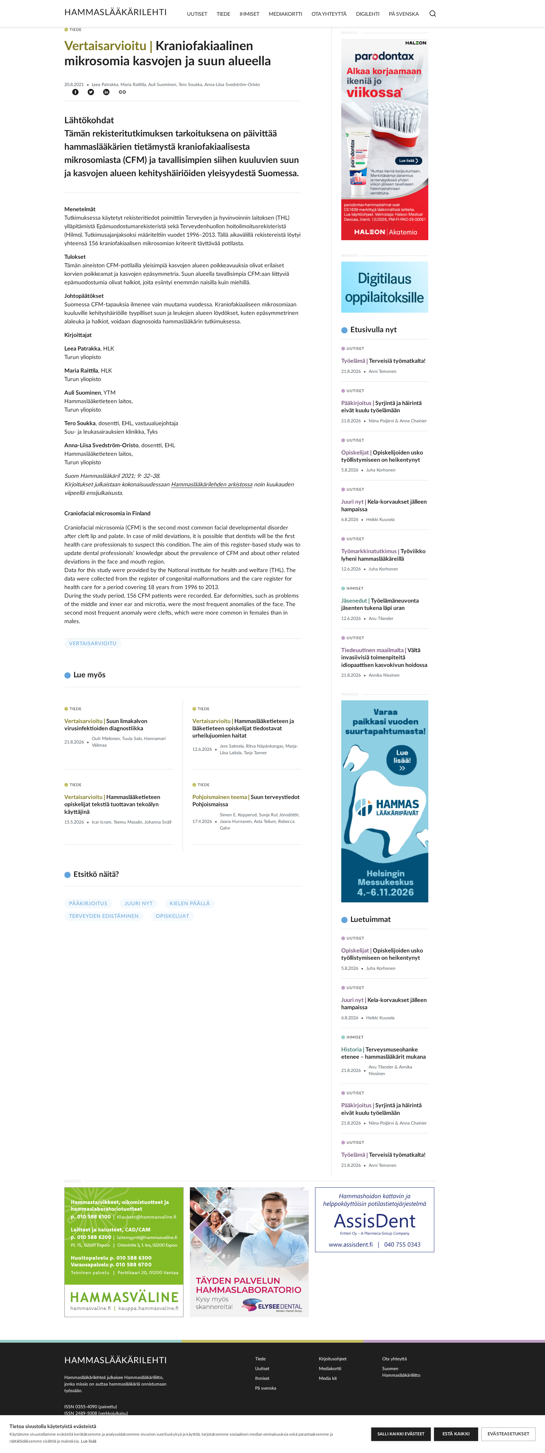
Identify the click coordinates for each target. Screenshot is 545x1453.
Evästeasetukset (508, 1434)
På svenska (404, 14)
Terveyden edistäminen (104, 916)
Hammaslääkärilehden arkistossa (211, 485)
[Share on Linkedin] (106, 91)
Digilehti (367, 14)
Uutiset (197, 14)
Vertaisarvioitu (93, 643)
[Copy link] (122, 92)
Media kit (328, 1378)
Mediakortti (285, 14)
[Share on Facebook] (75, 91)
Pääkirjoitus (88, 903)
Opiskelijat (172, 916)
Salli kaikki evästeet (401, 1434)
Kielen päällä (190, 903)
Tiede (223, 14)
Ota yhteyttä (329, 14)
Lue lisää (88, 1441)
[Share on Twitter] (91, 91)
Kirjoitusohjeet (333, 1359)
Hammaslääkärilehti (115, 12)
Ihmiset (249, 14)
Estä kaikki (456, 1434)
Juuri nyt (139, 903)
